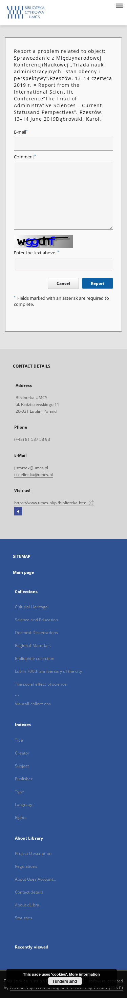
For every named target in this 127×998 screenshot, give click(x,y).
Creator (22, 753)
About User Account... (36, 879)
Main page (23, 572)
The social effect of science (41, 684)
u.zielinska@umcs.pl (33, 474)
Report (97, 283)
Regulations (26, 866)
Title (19, 740)
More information (84, 974)
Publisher (24, 779)
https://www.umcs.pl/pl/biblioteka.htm (51, 503)
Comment (25, 157)
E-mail (21, 132)
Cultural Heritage (31, 607)
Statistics (23, 918)
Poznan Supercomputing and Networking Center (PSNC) (66, 988)
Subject (22, 766)
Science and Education (36, 620)
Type (19, 792)
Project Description (33, 853)
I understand (65, 981)
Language (24, 804)
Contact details (29, 892)
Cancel (63, 283)
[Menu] (119, 5)
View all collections (33, 704)
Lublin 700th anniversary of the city (48, 671)
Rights (21, 817)
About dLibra (27, 905)
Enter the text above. (36, 253)
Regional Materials (33, 645)
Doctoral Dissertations (36, 632)
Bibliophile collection (35, 658)
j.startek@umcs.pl (31, 468)
